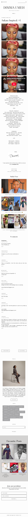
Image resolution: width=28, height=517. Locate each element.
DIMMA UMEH (14, 8)
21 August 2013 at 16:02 (5, 317)
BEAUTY (11, 171)
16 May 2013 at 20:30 (4, 271)
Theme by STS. (18, 515)
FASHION (5, 409)
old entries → (22, 350)
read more (14, 399)
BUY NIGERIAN (12, 406)
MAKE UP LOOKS (18, 171)
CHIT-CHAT (20, 406)
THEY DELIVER (13, 417)
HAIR (11, 409)
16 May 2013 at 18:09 (4, 252)
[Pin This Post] (14, 170)
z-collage (6, 419)
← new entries (5, 350)
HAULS (16, 409)
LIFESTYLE (12, 411)
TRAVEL (20, 417)
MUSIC (5, 414)
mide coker (3, 280)
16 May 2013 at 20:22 (4, 261)
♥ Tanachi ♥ (3, 270)
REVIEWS (5, 417)
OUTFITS (16, 414)
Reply (2, 246)
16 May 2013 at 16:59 (4, 241)
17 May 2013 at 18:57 (4, 294)
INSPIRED (13, 171)
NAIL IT (10, 414)
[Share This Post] (13, 170)
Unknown (3, 260)
